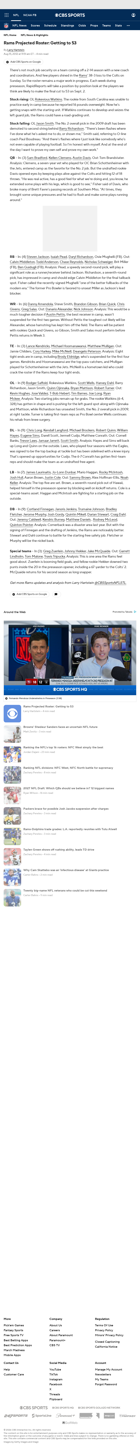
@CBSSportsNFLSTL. (110, 583)
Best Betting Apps (16, 1340)
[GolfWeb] (70, 1423)
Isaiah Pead (59, 257)
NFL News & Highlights (34, 35)
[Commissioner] (89, 1414)
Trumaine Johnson (91, 509)
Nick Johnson (83, 309)
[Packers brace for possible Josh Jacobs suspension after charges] (12, 816)
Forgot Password (106, 1384)
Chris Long (34, 430)
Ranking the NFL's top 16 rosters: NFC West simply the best (63, 747)
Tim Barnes (79, 393)
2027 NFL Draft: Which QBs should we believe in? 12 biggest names (68, 788)
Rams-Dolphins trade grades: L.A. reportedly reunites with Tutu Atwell (70, 829)
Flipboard (55, 1399)
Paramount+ (57, 1340)
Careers (54, 1330)
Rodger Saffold (37, 383)
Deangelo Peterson (87, 351)
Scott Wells (86, 383)
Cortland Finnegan (40, 509)
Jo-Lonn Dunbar (64, 472)
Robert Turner (104, 388)
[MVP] (109, 1414)
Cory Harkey (42, 351)
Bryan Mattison (82, 388)
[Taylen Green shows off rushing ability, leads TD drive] (12, 857)
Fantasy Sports (13, 1330)
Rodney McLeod (105, 520)
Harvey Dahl (105, 383)
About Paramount (61, 1335)
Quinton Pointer (21, 525)
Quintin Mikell (75, 514)
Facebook (55, 1384)
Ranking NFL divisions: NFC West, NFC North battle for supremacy (68, 768)
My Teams (101, 1379)
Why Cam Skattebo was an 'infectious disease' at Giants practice (66, 870)
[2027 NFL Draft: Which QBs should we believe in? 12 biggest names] (12, 795)
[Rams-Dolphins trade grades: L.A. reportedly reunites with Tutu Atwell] (12, 836)
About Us (55, 1325)
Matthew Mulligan (101, 346)
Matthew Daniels (78, 520)
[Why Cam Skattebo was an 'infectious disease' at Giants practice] (12, 877)
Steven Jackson (38, 257)
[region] (70, 658)
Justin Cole (52, 478)
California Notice (106, 1347)
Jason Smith (45, 123)
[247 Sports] (16, 1415)
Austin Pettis (55, 314)
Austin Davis (82, 158)
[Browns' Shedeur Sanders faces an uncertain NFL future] (12, 734)
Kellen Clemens (60, 158)
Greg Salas (29, 309)
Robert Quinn (106, 430)
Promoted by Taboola (122, 612)
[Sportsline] (42, 1415)
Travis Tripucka (54, 556)
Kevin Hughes (20, 393)
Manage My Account (108, 1369)
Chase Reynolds (71, 262)
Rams (83, 75)
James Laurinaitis (38, 472)
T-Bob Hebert (60, 393)
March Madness (14, 1350)
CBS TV (54, 1345)
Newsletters (103, 1374)
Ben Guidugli (27, 267)
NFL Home (10, 35)
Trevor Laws (28, 441)
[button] (6, 15)
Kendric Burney (53, 520)
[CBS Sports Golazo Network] (99, 1407)
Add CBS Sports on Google (25, 62)
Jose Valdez (39, 393)
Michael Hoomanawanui (68, 346)
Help (7, 1369)
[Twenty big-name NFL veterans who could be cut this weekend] (12, 897)
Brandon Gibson (85, 304)
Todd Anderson (47, 262)
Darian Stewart (98, 514)
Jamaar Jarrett (48, 441)
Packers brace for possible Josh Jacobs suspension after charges (65, 809)
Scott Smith (69, 441)
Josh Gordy (56, 514)
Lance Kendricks (38, 346)
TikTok (53, 1374)
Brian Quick (107, 304)
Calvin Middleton (22, 262)
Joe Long (95, 393)
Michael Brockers (81, 430)
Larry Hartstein (15, 50)
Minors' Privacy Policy (109, 1335)
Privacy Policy (104, 1330)
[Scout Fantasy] (127, 1415)
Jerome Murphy (34, 514)
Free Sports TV (14, 1335)
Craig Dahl (118, 514)
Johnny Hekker (75, 551)
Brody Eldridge (68, 357)
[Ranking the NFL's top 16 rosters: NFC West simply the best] (12, 754)
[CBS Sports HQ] (63, 1407)
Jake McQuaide (98, 551)
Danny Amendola (40, 304)
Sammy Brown (80, 478)
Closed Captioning (107, 1342)
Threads (54, 1394)
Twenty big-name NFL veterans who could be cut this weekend (65, 890)
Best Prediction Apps (18, 1345)
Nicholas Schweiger (99, 262)
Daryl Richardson (81, 257)
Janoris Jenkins (66, 509)
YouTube (55, 1369)
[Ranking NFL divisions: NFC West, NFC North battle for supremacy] (12, 775)
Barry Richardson (71, 129)
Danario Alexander (59, 309)
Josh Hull (16, 478)
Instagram (56, 1379)
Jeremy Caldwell (29, 520)
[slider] (70, 685)
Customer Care (14, 1374)
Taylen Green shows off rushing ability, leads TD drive (58, 850)
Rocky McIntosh (110, 472)
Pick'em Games (14, 1325)
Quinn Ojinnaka (58, 388)
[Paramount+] (65, 1415)
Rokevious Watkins (48, 99)
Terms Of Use (104, 1325)
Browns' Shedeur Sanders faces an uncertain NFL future (60, 727)
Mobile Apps (12, 1355)
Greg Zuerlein (53, 551)
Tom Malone (34, 556)
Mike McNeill (61, 351)
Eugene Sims (30, 436)
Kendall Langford (55, 430)
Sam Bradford (37, 158)
